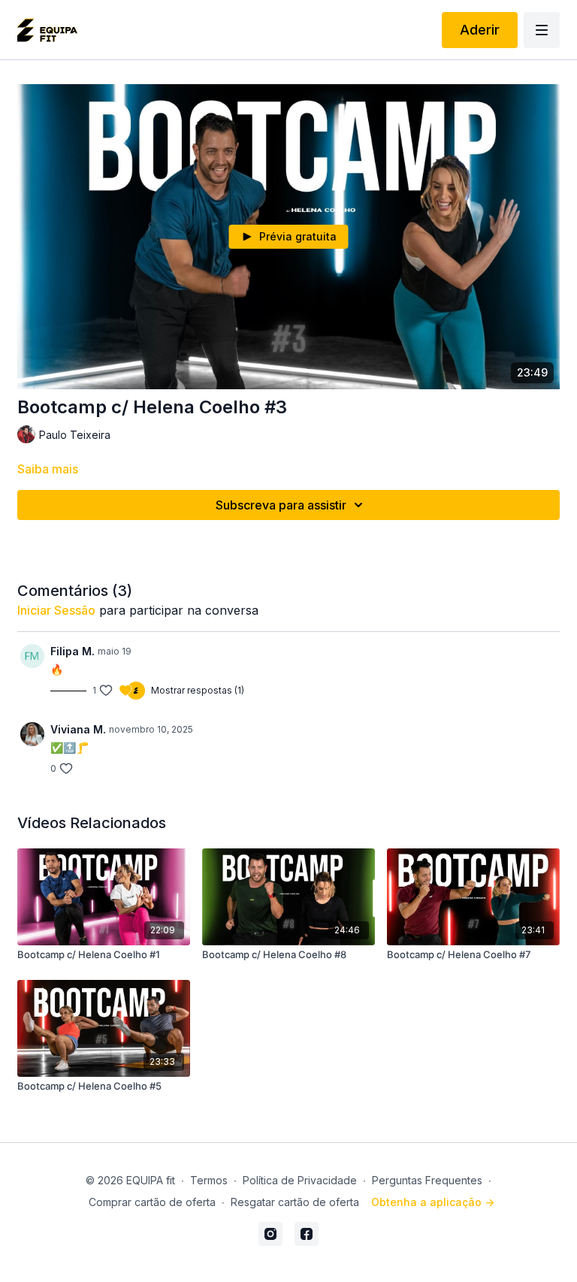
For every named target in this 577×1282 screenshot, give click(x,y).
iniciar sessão (56, 610)
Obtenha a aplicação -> (432, 1202)
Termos (209, 1180)
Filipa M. (72, 651)
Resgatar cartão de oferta (295, 1202)
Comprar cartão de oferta (152, 1202)
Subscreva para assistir (281, 504)
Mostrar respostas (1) (197, 690)
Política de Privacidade (300, 1180)
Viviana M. (78, 729)
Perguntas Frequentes (427, 1180)
